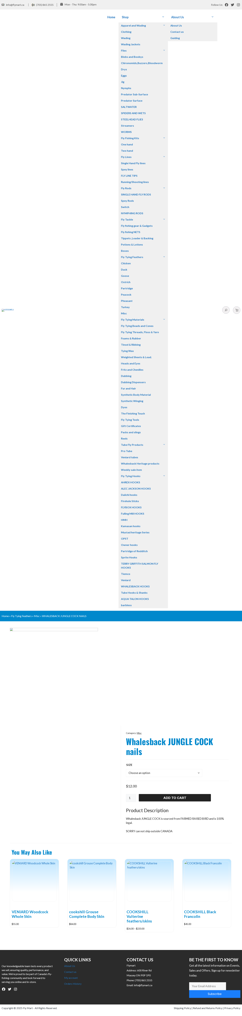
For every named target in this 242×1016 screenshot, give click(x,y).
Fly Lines (126, 156)
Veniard (126, 580)
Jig (122, 81)
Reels (124, 438)
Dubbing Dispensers (133, 382)
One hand (127, 144)
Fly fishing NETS (130, 231)
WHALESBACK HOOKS (135, 586)
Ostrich (125, 282)
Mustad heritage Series (135, 532)
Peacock (126, 294)
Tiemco (125, 573)
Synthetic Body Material (136, 394)
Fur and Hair (128, 388)
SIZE (129, 765)
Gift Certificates (131, 425)
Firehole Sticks (130, 501)
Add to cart (174, 798)
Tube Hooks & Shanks (134, 592)
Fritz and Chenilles (132, 369)
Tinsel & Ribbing (131, 344)
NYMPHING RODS (132, 213)
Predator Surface (131, 100)
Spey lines (127, 169)
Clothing (126, 31)
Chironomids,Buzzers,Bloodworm (142, 63)
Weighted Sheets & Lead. (136, 357)
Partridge (127, 288)
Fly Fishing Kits (130, 138)
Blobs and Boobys (132, 56)
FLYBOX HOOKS (131, 507)
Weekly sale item (131, 469)
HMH (124, 519)
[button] (163, 17)
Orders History (72, 983)
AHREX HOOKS (130, 482)
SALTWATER (129, 106)
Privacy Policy (232, 1008)
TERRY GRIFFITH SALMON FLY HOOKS (139, 565)
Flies (124, 50)
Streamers (127, 125)
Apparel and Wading (133, 25)
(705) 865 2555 (45, 4)
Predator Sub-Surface (134, 94)
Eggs (124, 75)
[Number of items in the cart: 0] (236, 310)
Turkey (125, 307)
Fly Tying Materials (132, 319)
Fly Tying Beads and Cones (137, 325)
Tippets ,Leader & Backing (137, 238)
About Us (177, 17)
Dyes (124, 407)
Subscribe (215, 994)
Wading (125, 38)
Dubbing (126, 375)
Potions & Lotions (132, 244)
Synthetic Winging (132, 400)
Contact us (177, 31)
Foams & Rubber (131, 338)
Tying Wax (127, 350)
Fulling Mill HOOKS (132, 513)
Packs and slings (131, 432)
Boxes (125, 250)
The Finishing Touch (133, 413)
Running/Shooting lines (135, 181)
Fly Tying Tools (130, 419)
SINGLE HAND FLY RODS (136, 194)
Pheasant (127, 300)
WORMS (126, 131)
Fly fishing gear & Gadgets (137, 225)
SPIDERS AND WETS (133, 113)
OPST (124, 538)
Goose (125, 275)
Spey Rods (127, 200)
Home (111, 17)
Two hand (127, 150)
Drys (124, 69)
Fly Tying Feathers (132, 257)
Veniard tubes (129, 457)
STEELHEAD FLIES (132, 119)
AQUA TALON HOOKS (135, 598)
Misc (124, 313)
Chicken (126, 263)
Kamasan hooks (130, 526)
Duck (124, 269)
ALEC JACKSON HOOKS (136, 488)
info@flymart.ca (15, 4)
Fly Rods (126, 188)
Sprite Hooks (129, 557)
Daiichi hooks (129, 494)
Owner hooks (129, 544)
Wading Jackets (130, 44)
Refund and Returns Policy (207, 1008)
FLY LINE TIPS (129, 175)
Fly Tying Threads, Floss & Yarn (140, 332)
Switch (125, 206)
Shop (125, 17)
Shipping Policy (182, 1008)
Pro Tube (126, 451)
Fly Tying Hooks (130, 476)
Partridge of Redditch (134, 551)
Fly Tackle (127, 219)
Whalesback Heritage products (140, 463)
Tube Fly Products (132, 444)
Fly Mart (28, 1008)
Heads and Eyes (130, 363)
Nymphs (126, 88)
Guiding (175, 38)
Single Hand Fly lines (133, 163)
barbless (126, 605)
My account (71, 977)
